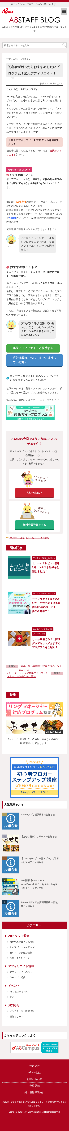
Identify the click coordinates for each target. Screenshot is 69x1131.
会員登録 (34, 1085)
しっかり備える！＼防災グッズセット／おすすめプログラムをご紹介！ (46, 643)
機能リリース (16, 1016)
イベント (14, 985)
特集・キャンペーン (20, 958)
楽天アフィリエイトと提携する (33, 348)
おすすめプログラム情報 (37, 537)
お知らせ (14, 1005)
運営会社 (34, 1065)
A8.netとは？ (34, 492)
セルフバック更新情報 (21, 952)
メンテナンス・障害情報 (22, 1011)
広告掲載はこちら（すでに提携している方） (34, 360)
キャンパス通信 (17, 977)
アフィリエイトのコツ (21, 972)
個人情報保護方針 (34, 1092)
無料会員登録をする (34, 524)
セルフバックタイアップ (22, 947)
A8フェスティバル (19, 991)
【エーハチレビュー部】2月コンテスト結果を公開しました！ (46, 567)
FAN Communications (33, 1112)
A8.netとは (34, 1072)
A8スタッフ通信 (17, 537)
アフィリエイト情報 (21, 966)
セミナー (14, 997)
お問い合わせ (34, 1079)
